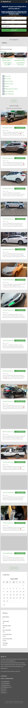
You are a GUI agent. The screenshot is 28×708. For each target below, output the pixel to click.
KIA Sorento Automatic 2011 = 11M (13, 371)
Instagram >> (4, 692)
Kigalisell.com (7, 1)
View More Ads (14, 568)
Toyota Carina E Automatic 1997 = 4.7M (14, 310)
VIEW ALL (3, 51)
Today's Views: (6, 621)
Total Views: (5, 643)
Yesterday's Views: (7, 625)
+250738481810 (5, 683)
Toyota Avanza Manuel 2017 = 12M (13, 340)
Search (14, 30)
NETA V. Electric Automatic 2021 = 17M (14, 431)
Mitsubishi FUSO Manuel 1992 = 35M (13, 127)
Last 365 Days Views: (8, 638)
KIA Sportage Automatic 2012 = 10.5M (14, 158)
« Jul (4, 605)
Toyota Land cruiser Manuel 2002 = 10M (14, 523)
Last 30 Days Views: (7, 634)
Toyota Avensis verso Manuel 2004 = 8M (14, 219)
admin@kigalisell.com (6, 687)
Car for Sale (6, 130)
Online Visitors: (6, 617)
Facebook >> (4, 691)
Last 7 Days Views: (7, 630)
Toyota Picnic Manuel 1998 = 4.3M (12, 279)
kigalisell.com (4, 668)
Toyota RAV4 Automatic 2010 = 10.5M (14, 553)
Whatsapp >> (4, 689)
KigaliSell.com (12, 661)
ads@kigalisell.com (5, 685)
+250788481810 (5, 681)
